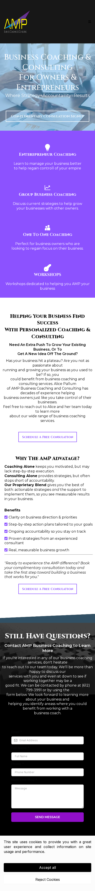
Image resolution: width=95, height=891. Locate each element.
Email (16, 732)
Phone (17, 764)
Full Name (20, 748)
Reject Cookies (47, 879)
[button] (89, 21)
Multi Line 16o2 (24, 780)
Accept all (47, 867)
